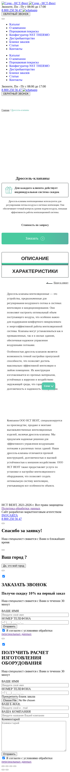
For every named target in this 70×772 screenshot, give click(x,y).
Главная (5, 110)
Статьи (14, 45)
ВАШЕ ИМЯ (10, 611)
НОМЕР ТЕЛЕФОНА (16, 618)
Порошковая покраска (24, 31)
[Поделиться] (7, 766)
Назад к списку (61, 282)
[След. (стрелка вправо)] (7, 769)
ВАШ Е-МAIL (11, 704)
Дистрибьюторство (22, 38)
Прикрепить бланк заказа (18, 696)
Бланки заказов (19, 41)
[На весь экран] (10, 766)
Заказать (31, 238)
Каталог (14, 24)
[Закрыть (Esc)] (3, 766)
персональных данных (17, 634)
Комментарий (11, 719)
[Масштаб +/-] (14, 766)
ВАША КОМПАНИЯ (16, 711)
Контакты (15, 48)
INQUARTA (10, 515)
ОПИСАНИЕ (35, 258)
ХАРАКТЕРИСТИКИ (35, 271)
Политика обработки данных (21, 508)
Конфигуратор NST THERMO (29, 34)
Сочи (47, 386)
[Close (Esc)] (3, 523)
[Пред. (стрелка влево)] (3, 769)
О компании (17, 27)
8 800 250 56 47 (12, 10)
